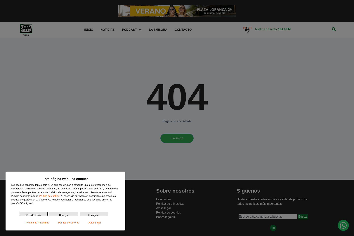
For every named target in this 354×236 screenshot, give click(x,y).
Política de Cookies (68, 222)
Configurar (93, 215)
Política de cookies (49, 196)
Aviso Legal (94, 222)
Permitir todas (33, 215)
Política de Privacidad (37, 222)
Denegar (63, 215)
